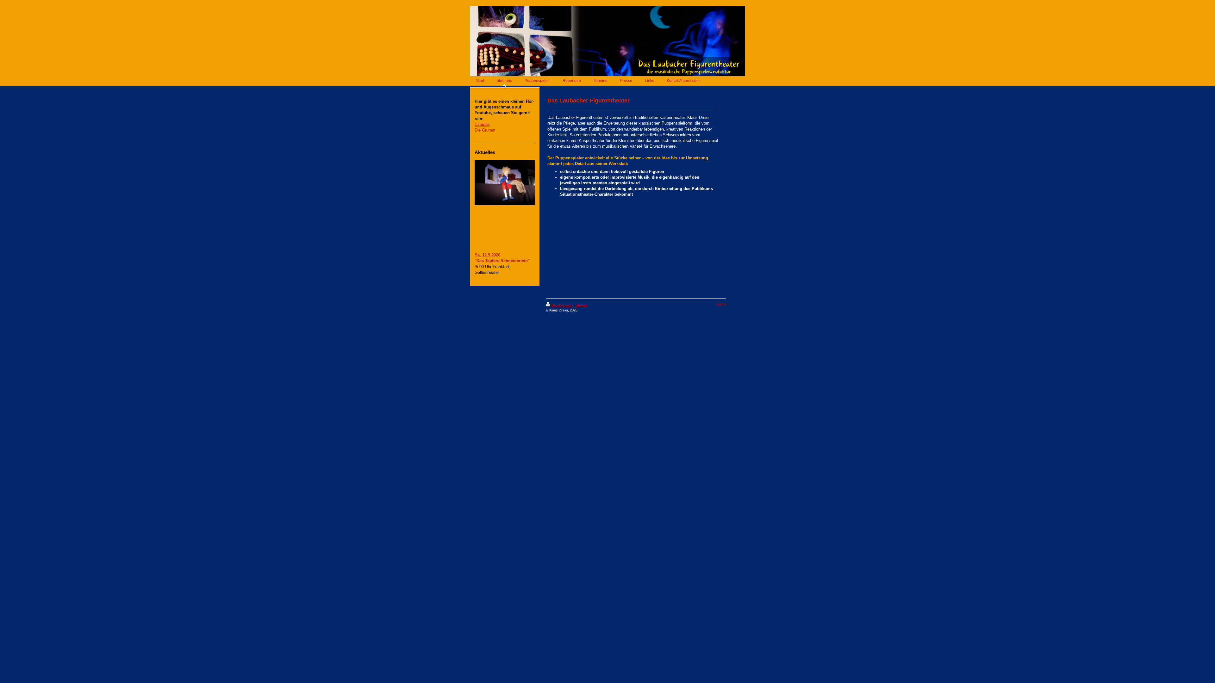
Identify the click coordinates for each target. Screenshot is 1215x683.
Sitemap (581, 305)
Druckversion (561, 305)
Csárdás (482, 124)
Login (722, 304)
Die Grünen (485, 130)
